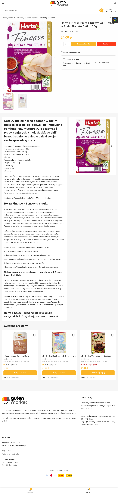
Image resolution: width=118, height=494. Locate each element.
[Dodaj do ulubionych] (33, 335)
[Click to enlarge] (6, 87)
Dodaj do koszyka (83, 44)
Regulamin (6, 451)
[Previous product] (110, 18)
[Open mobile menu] (3, 3)
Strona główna (7, 17)
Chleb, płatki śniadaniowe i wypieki (16, 361)
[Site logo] (59, 3)
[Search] (101, 10)
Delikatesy (20, 17)
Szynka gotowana (47, 17)
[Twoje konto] (115, 3)
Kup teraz (106, 44)
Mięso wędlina (32, 17)
